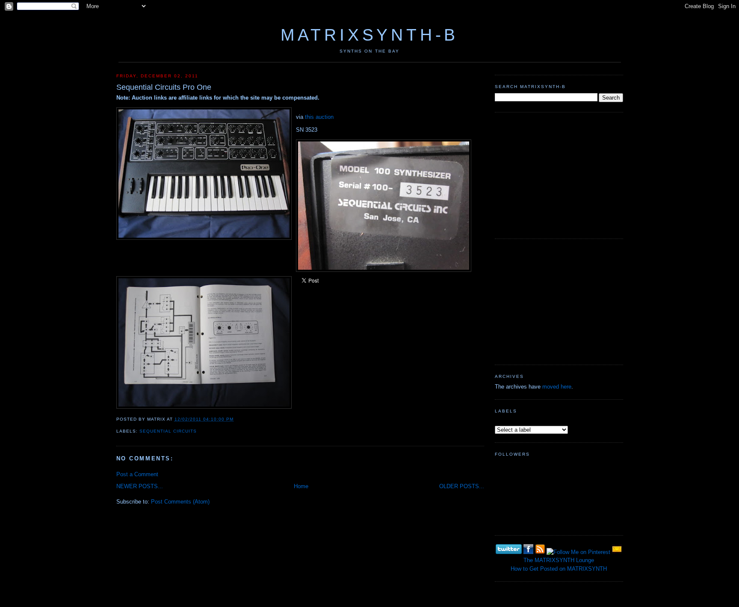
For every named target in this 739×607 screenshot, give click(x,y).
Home (301, 486)
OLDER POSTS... (461, 486)
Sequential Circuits (168, 431)
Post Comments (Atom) (180, 501)
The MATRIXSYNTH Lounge (558, 560)
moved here (556, 386)
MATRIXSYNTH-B (369, 35)
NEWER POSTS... (139, 486)
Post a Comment (137, 474)
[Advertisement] (559, 174)
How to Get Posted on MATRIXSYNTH (559, 569)
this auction (319, 117)
